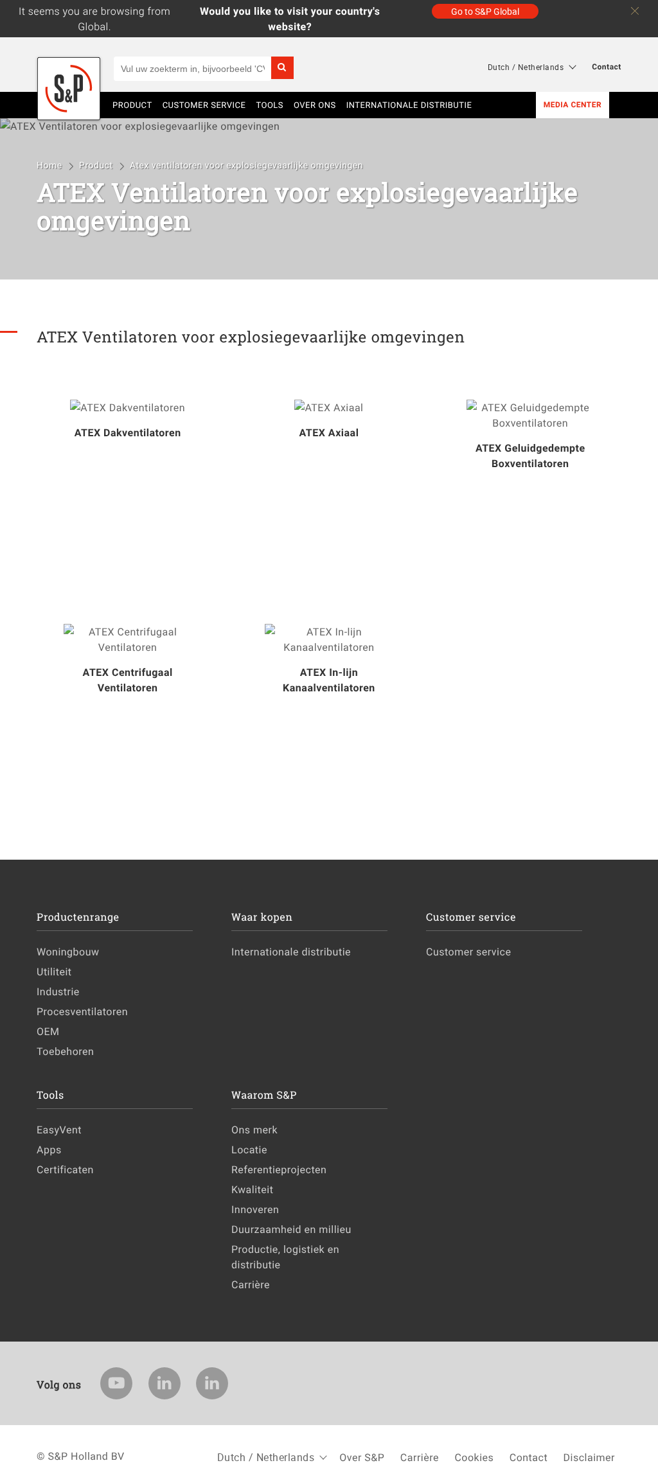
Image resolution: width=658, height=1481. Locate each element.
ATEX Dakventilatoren (128, 432)
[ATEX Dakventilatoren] (127, 407)
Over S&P (361, 1457)
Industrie (58, 991)
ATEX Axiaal (329, 432)
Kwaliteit (252, 1189)
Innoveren (255, 1209)
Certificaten (65, 1169)
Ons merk (254, 1129)
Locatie (249, 1149)
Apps (49, 1149)
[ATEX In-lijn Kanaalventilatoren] (329, 639)
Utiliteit (54, 971)
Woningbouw (68, 951)
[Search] (282, 68)
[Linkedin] (164, 1383)
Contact (606, 67)
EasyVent (59, 1129)
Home (51, 165)
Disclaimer (589, 1457)
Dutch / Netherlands (526, 67)
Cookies (474, 1457)
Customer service (204, 105)
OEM (48, 1031)
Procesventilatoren (82, 1011)
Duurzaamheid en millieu (291, 1229)
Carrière (250, 1284)
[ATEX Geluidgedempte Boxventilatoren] (530, 415)
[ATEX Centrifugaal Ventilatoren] (127, 639)
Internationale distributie (409, 105)
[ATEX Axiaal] (329, 407)
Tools (269, 105)
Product (97, 165)
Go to (485, 11)
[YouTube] (116, 1383)
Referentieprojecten (278, 1169)
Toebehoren (65, 1051)
